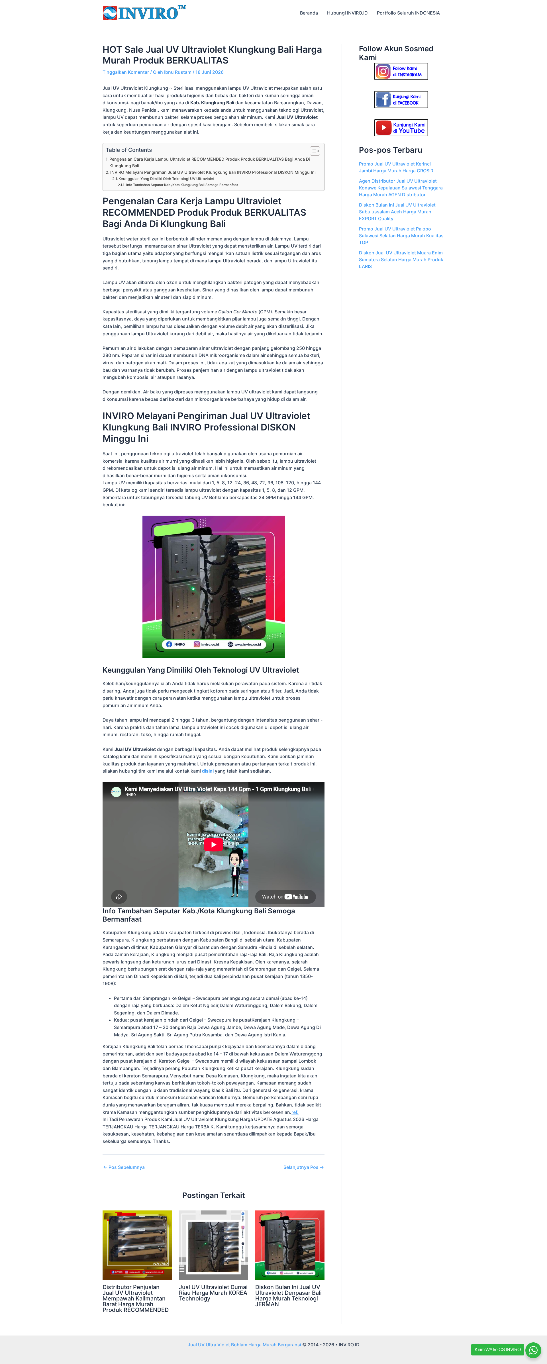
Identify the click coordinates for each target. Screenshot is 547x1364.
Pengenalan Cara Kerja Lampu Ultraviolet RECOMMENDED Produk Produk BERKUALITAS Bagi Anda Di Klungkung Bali (209, 162)
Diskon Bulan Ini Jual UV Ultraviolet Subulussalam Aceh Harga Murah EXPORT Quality (397, 211)
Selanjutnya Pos (303, 1167)
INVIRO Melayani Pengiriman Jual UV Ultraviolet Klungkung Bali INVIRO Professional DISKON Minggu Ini (213, 172)
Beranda (309, 13)
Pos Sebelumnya (124, 1167)
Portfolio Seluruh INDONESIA (408, 13)
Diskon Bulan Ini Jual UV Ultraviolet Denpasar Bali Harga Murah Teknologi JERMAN (288, 1296)
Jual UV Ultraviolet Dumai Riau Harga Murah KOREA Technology (213, 1293)
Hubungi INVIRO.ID (347, 13)
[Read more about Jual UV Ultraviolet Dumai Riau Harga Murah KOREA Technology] (213, 1244)
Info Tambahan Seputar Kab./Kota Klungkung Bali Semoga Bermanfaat (182, 185)
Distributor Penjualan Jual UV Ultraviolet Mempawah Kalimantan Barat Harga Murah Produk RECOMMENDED (136, 1298)
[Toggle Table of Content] (312, 151)
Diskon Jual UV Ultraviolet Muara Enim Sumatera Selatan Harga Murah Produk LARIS (401, 259)
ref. (295, 1112)
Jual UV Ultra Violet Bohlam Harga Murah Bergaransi (244, 1344)
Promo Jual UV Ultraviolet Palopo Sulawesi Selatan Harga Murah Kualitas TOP (401, 235)
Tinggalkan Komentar (126, 72)
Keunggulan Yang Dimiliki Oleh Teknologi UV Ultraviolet (167, 178)
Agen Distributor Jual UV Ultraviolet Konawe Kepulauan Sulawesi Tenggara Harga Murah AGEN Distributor (401, 187)
